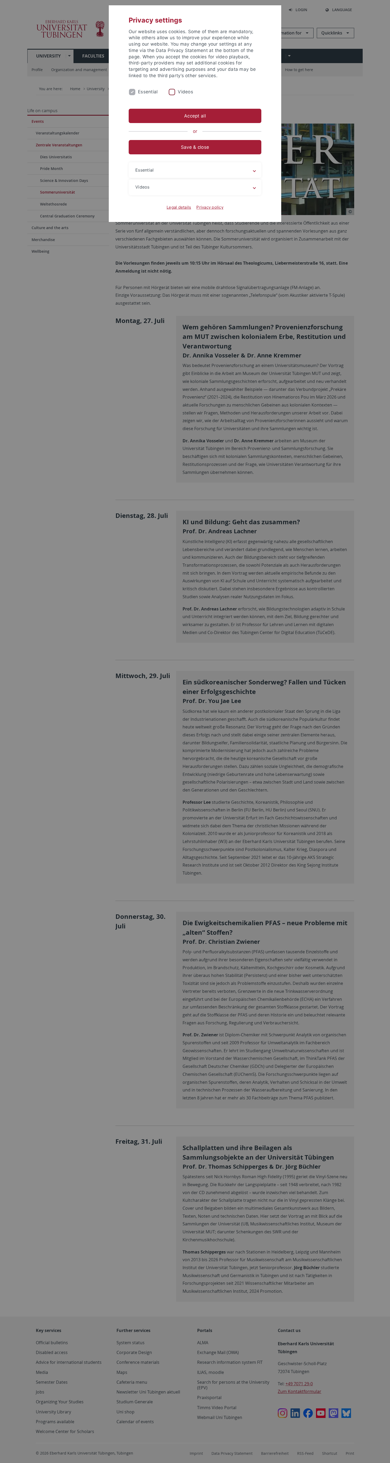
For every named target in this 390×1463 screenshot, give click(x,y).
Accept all (195, 116)
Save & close (195, 147)
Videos (185, 91)
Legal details (179, 207)
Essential (148, 91)
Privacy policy (209, 207)
